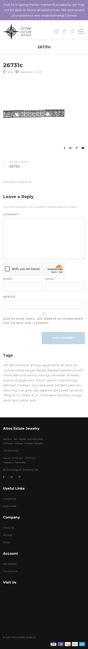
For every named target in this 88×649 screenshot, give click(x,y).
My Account (10, 571)
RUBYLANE (10, 506)
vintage (76, 395)
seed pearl (60, 390)
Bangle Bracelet (47, 370)
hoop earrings (67, 380)
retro (6, 390)
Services (7, 534)
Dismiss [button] (71, 15)
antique (35, 365)
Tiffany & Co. (30, 395)
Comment (11, 214)
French (41, 380)
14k (5, 365)
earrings (44, 375)
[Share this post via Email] (83, 148)
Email (51, 278)
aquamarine (50, 365)
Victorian (63, 395)
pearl (50, 385)
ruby (36, 390)
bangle (30, 370)
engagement (24, 380)
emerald (73, 375)
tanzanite (76, 390)
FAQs (6, 542)
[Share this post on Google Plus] (71, 148)
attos (11, 71)
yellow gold (27, 400)
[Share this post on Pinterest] (77, 148)
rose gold (24, 390)
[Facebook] (4, 477)
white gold (10, 400)
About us (8, 527)
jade (6, 385)
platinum (74, 385)
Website (9, 296)
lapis (13, 385)
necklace (24, 385)
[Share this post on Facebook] (64, 148)
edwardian (58, 375)
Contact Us (9, 498)
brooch (78, 370)
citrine (7, 375)
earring (32, 375)
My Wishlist (10, 563)
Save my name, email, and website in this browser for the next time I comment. (43, 320)
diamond (19, 375)
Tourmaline (48, 395)
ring (14, 390)
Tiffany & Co (11, 395)
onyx (35, 385)
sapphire (46, 390)
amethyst (22, 365)
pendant (61, 385)
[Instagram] (12, 477)
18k (11, 365)
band (20, 370)
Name (8, 278)
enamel (8, 380)
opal (42, 385)
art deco (66, 365)
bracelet (66, 370)
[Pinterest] (20, 477)
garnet (51, 380)
